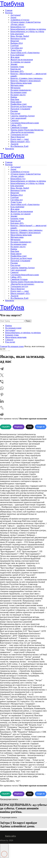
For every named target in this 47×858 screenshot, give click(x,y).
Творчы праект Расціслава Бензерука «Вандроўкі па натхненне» (26, 131)
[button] (4, 851)
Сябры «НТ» (16, 125)
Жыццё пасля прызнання (21, 59)
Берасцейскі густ (17, 27)
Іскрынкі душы (17, 66)
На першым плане (18, 92)
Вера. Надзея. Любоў (19, 36)
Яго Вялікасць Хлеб (19, 146)
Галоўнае (14, 45)
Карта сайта (10, 836)
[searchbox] (12, 321)
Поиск (28, 321)
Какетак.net (15, 69)
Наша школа (15, 102)
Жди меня (14, 57)
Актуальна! (15, 15)
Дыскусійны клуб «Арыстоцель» (25, 52)
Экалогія (14, 144)
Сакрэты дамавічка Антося (22, 116)
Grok (30, 427)
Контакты (9, 148)
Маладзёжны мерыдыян (21, 83)
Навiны (13, 97)
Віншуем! (14, 41)
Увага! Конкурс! (17, 137)
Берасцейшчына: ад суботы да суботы (27, 31)
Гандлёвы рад (16, 48)
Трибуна (12, 3)
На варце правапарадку (20, 90)
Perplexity (18, 427)
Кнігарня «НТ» (17, 71)
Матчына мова (17, 85)
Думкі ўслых (16, 50)
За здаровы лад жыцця (20, 62)
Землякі (13, 64)
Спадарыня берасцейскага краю (24, 123)
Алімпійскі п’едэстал (19, 20)
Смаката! (14, 120)
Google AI (41, 427)
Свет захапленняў (18, 118)
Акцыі (13, 17)
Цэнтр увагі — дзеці (19, 139)
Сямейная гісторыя (18, 127)
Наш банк (14, 99)
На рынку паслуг (18, 95)
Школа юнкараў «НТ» (20, 141)
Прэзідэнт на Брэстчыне (21, 106)
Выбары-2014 (16, 43)
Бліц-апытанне (17, 34)
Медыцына (15, 88)
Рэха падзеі (15, 113)
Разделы (9, 13)
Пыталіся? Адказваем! (20, 109)
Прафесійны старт (18, 104)
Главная (8, 10)
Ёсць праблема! (17, 55)
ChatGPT (6, 427)
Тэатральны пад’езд (19, 134)
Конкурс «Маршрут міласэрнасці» (25, 81)
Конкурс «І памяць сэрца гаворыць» (26, 78)
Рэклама (14, 111)
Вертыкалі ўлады (18, 38)
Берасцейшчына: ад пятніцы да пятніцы (28, 29)
